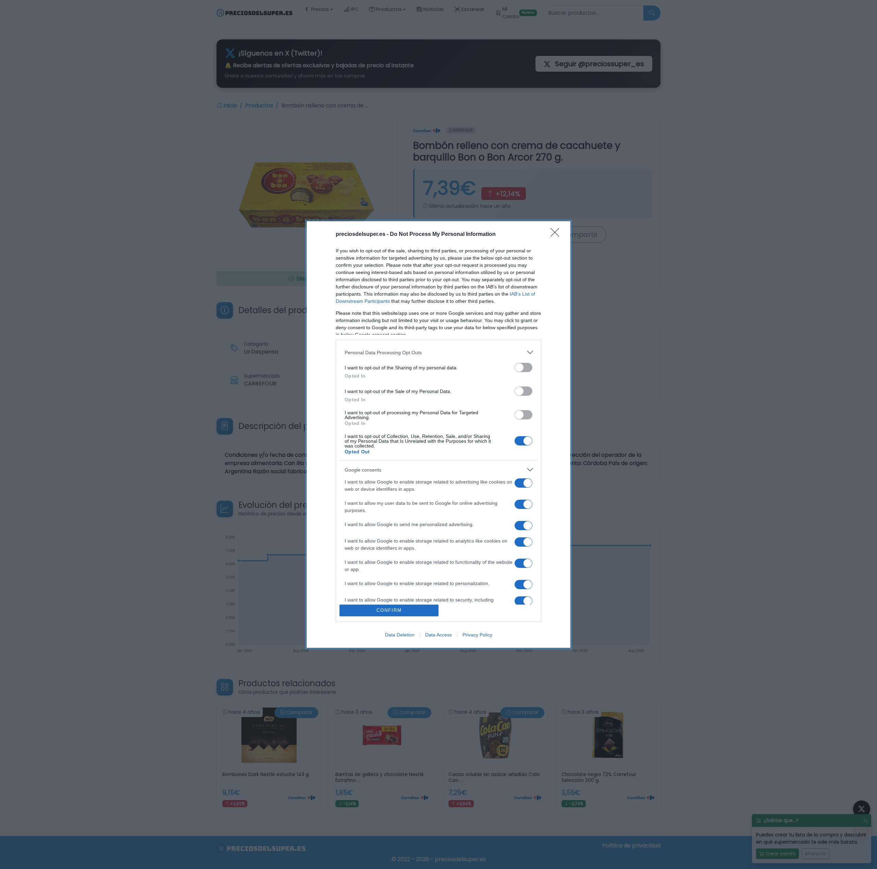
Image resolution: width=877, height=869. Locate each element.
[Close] (557, 234)
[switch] (523, 367)
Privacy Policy (477, 635)
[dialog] (438, 434)
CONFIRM (389, 610)
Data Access (438, 635)
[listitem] (438, 352)
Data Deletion (400, 635)
